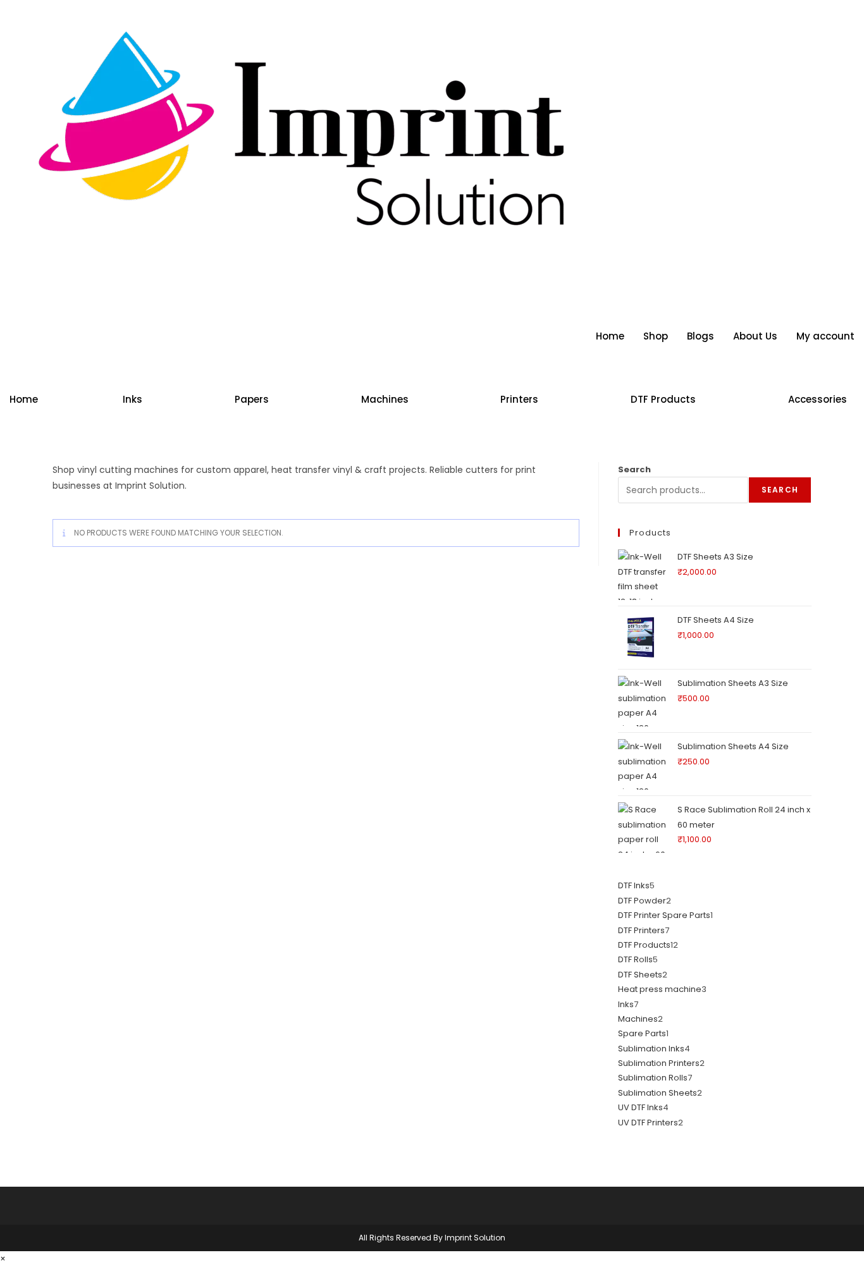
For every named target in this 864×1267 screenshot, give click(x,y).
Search (634, 469)
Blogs (700, 336)
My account (825, 336)
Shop (655, 336)
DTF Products (663, 399)
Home (610, 336)
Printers (519, 399)
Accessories (817, 399)
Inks (132, 399)
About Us (755, 336)
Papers (252, 399)
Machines (385, 399)
